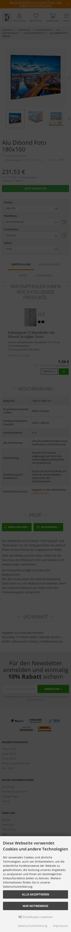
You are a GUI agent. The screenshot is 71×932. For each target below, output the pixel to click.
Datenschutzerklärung (32, 926)
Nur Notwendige (35, 906)
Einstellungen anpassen (37, 916)
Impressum (60, 926)
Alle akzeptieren (35, 894)
